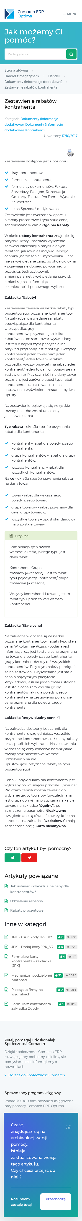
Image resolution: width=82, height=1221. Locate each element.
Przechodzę (56, 1199)
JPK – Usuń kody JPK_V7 (31, 937)
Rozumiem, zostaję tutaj (21, 1202)
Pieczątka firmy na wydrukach (27, 991)
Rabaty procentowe (27, 910)
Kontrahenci (35, 130)
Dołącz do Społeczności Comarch (36, 1075)
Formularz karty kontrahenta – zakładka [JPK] (31, 961)
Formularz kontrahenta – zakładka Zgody (32, 1006)
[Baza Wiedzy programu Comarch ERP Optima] (24, 14)
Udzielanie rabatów (26, 901)
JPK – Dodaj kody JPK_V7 (32, 947)
